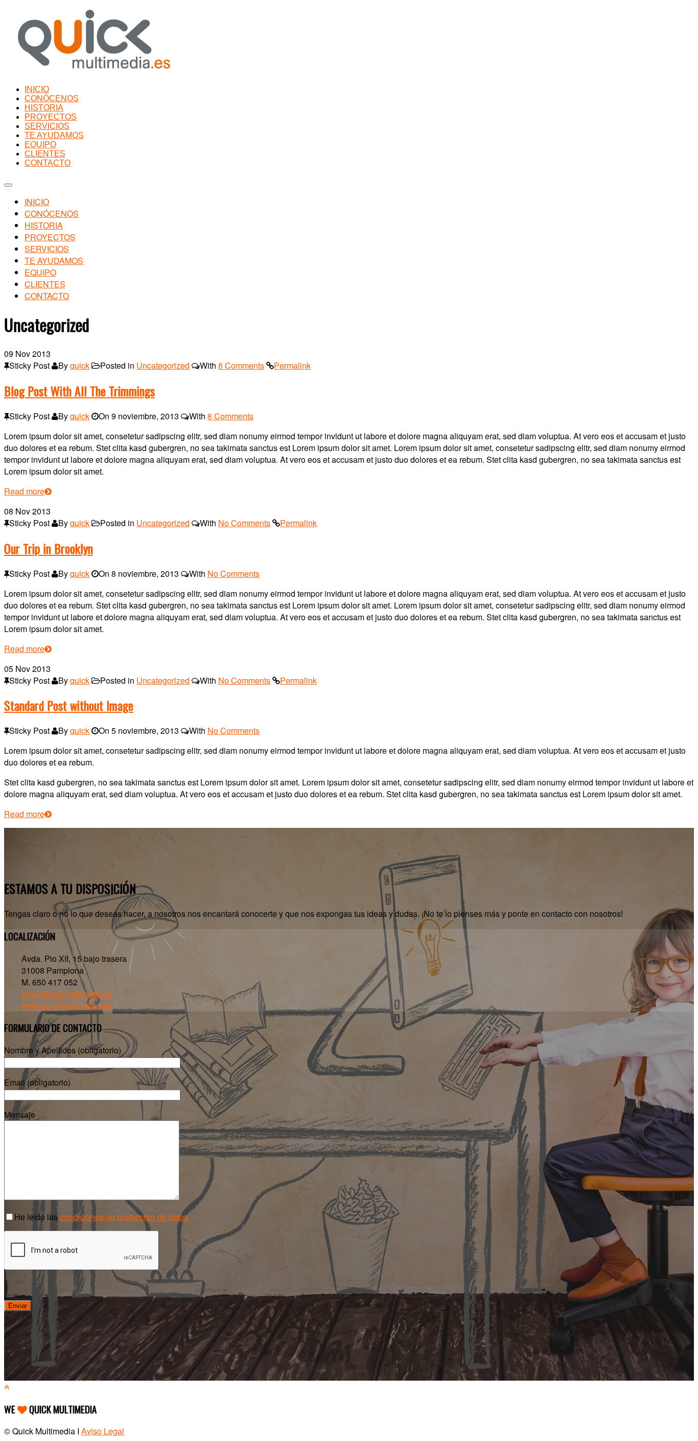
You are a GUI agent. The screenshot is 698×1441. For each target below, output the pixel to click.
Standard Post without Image (68, 705)
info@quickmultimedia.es (67, 994)
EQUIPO (40, 144)
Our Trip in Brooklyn (48, 548)
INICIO (37, 89)
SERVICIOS (47, 126)
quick (79, 365)
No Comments (244, 523)
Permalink (292, 365)
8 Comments (241, 365)
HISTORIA (44, 107)
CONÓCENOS (52, 98)
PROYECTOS (51, 116)
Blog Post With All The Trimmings (79, 390)
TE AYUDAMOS (54, 135)
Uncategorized (163, 365)
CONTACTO (48, 163)
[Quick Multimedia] (94, 71)
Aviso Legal (102, 1431)
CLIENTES (45, 153)
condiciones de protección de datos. (125, 1217)
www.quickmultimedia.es (66, 1005)
